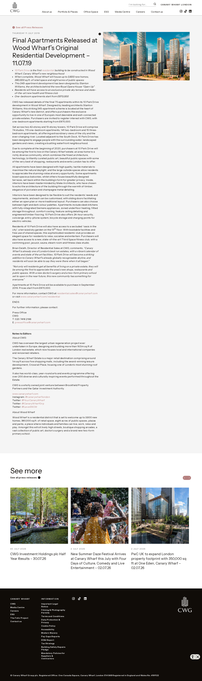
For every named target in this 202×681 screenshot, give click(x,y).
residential (48, 70)
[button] (155, 4)
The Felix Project (19, 618)
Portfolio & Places (68, 11)
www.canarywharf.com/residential (40, 296)
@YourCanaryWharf (33, 400)
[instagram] (181, 11)
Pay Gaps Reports (50, 636)
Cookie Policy (48, 626)
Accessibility (47, 629)
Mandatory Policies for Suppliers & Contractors (53, 656)
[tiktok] (186, 11)
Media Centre (122, 11)
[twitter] (79, 599)
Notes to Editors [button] (21, 333)
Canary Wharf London (176, 4)
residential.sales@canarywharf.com (77, 293)
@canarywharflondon (37, 397)
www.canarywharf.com (25, 393)
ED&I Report (47, 640)
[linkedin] (190, 11)
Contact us (157, 11)
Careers (140, 11)
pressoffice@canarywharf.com (32, 322)
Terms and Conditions (52, 616)
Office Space (91, 11)
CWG (13, 604)
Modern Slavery (49, 633)
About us (47, 11)
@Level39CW (29, 406)
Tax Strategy (48, 643)
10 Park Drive (22, 70)
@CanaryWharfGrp (33, 403)
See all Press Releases (29, 27)
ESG (106, 11)
